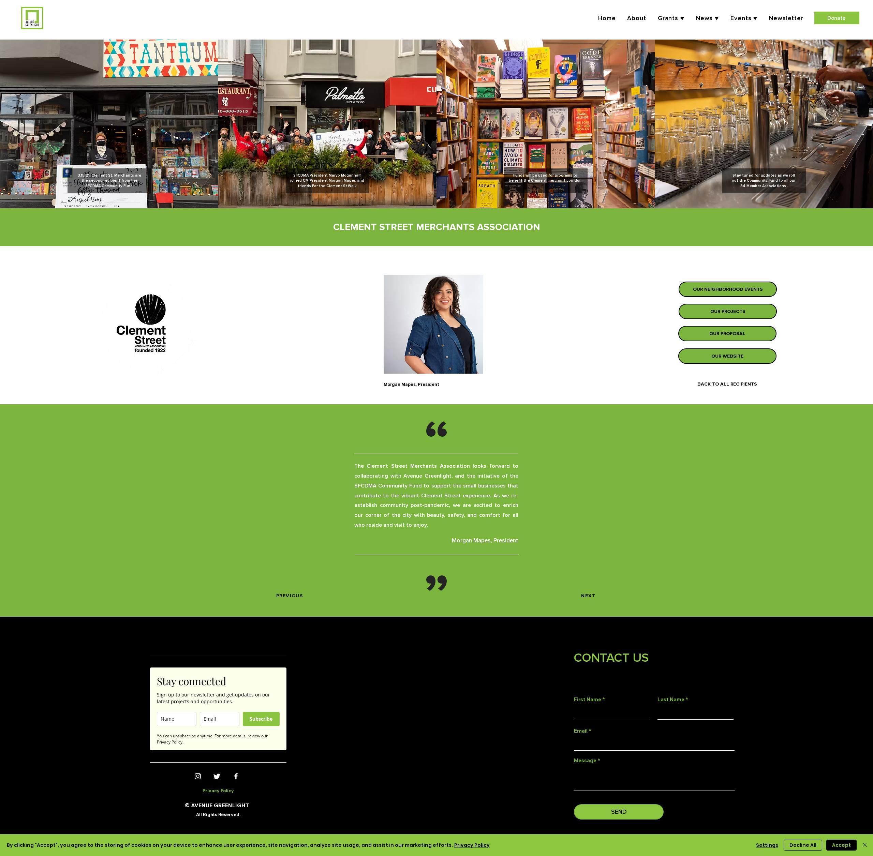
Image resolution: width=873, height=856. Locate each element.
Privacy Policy (472, 845)
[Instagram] (198, 776)
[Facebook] (236, 776)
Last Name (670, 699)
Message (585, 760)
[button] (744, 18)
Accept (841, 845)
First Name (587, 699)
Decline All (802, 845)
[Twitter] (217, 776)
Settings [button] (767, 845)
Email (581, 730)
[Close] (865, 845)
